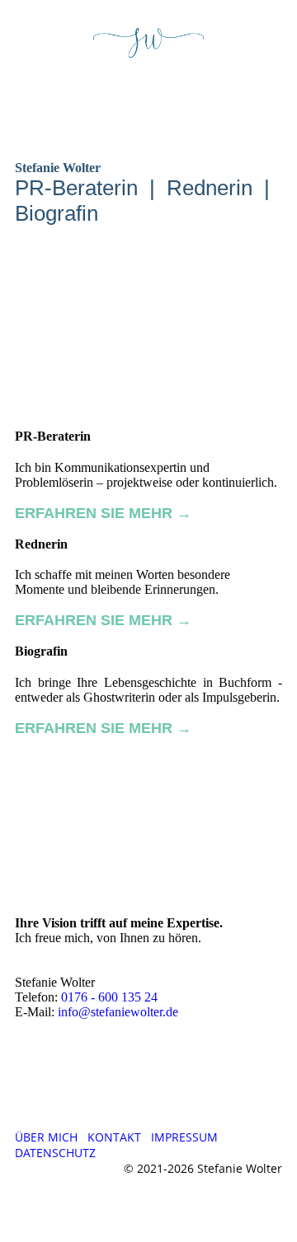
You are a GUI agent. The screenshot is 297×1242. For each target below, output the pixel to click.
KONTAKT (114, 1137)
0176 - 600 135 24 (109, 997)
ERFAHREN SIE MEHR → (103, 728)
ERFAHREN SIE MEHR (93, 513)
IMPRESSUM (184, 1137)
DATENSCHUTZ (55, 1152)
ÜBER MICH (46, 1137)
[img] (149, 43)
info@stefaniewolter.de (118, 1012)
